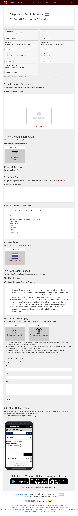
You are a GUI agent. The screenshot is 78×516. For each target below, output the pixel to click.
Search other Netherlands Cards (63, 78)
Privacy (24, 494)
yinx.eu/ (15, 159)
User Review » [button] (46, 61)
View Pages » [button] (46, 50)
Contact (54, 2)
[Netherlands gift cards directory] (47, 14)
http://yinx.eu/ (40, 88)
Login (71, 2)
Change (62, 494)
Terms (30, 494)
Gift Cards (21, 2)
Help (19, 494)
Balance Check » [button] (11, 38)
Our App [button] (40, 2)
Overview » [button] (45, 38)
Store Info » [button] (9, 50)
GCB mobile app (60, 181)
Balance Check (31, 2)
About (15, 494)
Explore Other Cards (15, 261)
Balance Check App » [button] (12, 73)
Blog (47, 2)
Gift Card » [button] (9, 61)
